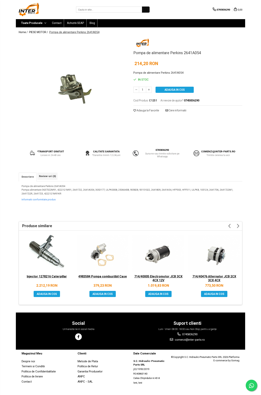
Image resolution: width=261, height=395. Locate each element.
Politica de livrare (32, 376)
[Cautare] (146, 10)
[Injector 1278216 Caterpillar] (47, 253)
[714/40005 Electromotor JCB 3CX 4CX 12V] (158, 253)
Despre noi (28, 361)
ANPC (81, 376)
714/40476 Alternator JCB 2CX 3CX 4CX (214, 278)
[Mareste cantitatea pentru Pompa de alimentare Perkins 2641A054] (149, 90)
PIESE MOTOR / (39, 32)
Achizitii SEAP (75, 22)
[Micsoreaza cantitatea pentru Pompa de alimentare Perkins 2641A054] (136, 90)
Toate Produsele (32, 22)
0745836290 (190, 334)
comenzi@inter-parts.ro (189, 339)
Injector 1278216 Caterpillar (47, 276)
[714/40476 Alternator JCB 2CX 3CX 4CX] (214, 253)
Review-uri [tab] (47, 176)
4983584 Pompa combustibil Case (102, 276)
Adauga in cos (175, 89)
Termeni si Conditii (33, 366)
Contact (57, 22)
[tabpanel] (73, 90)
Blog (92, 22)
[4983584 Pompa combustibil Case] (103, 253)
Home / (23, 32)
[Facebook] (78, 336)
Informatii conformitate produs (39, 199)
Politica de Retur (88, 366)
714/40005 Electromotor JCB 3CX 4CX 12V (158, 278)
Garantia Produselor (90, 371)
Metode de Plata (88, 361)
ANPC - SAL (85, 381)
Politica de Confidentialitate (39, 371)
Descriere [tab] (28, 176)
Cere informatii (177, 110)
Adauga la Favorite (147, 110)
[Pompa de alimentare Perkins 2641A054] (73, 90)
